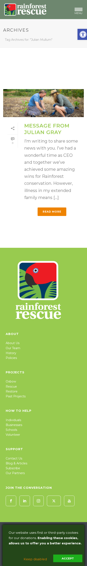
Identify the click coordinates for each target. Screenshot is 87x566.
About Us (12, 343)
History (11, 353)
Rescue (11, 386)
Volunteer (13, 435)
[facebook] (11, 501)
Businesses (14, 425)
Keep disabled (35, 559)
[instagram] (38, 501)
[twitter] (54, 501)
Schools (11, 430)
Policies (11, 358)
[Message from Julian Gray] (43, 103)
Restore (12, 391)
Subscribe (13, 468)
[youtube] (69, 501)
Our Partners (15, 473)
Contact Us (14, 458)
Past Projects (16, 396)
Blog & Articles (16, 463)
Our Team (13, 348)
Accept (68, 558)
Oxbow (11, 381)
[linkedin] (24, 501)
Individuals (13, 420)
